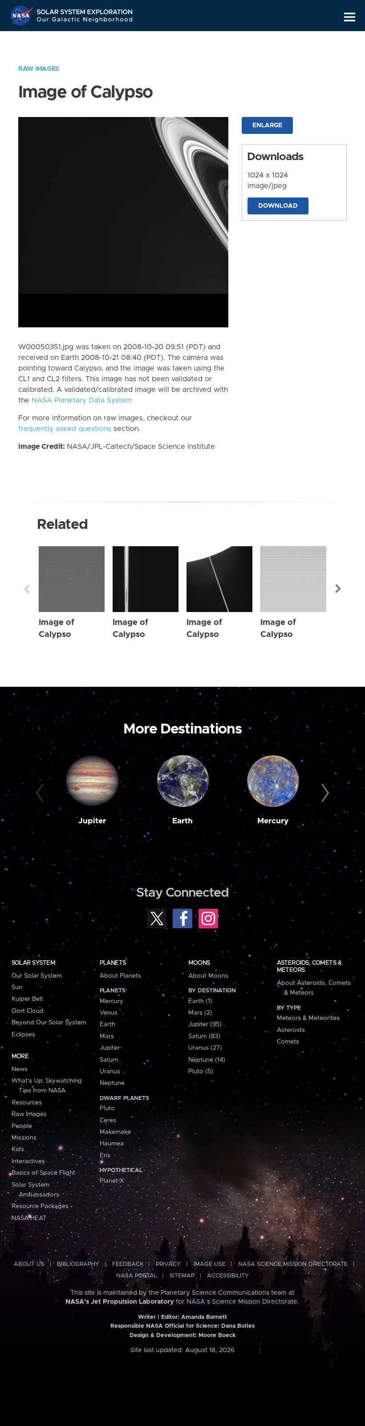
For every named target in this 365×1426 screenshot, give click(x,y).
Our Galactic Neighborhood (85, 21)
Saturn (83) (204, 1036)
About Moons (208, 976)
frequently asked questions (64, 428)
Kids (18, 1149)
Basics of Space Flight (43, 1173)
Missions (24, 1138)
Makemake (115, 1132)
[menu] (350, 17)
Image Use (210, 1264)
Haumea (112, 1143)
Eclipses (23, 1034)
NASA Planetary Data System (82, 400)
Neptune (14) (206, 1060)
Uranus (110, 1071)
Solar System (33, 963)
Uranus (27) (205, 1048)
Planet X (112, 1181)
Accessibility (228, 1276)
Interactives (28, 1161)
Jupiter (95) (205, 1024)
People (22, 1126)
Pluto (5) (200, 1071)
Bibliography (78, 1264)
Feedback (127, 1264)
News (20, 1069)
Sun (17, 987)
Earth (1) (200, 1001)
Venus (109, 1013)
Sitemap (182, 1276)
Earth (182, 821)
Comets (288, 1042)
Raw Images (38, 69)
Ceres (108, 1120)
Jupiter (92, 821)
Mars (107, 1036)
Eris (105, 1155)
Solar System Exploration (85, 10)
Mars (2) (200, 1013)
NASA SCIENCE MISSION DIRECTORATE (293, 1264)
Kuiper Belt (27, 999)
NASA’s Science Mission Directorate (242, 1302)
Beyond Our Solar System (49, 1022)
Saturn (109, 1060)
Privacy (168, 1264)
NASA (22, 15)
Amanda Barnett (204, 1317)
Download (278, 206)
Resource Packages (40, 1206)
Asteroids (291, 1030)
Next (338, 589)
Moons (199, 963)
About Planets (120, 976)
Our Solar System (37, 976)
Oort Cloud (28, 1011)
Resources (27, 1103)
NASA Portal (136, 1276)
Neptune (112, 1083)
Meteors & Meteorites (308, 1018)
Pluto (107, 1108)
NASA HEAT (29, 1218)
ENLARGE (267, 125)
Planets (113, 963)
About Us (29, 1264)
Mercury (273, 821)
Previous (26, 589)
